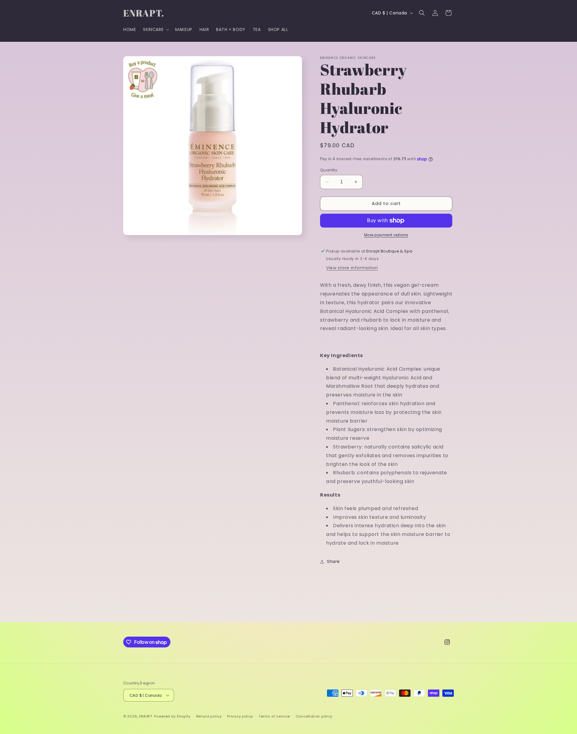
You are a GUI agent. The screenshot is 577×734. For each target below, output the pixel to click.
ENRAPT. (146, 716)
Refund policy (209, 716)
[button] (155, 29)
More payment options (386, 234)
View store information (352, 268)
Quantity (328, 170)
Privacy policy (240, 716)
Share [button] (333, 561)
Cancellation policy (314, 716)
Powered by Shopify (172, 716)
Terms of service (274, 716)
